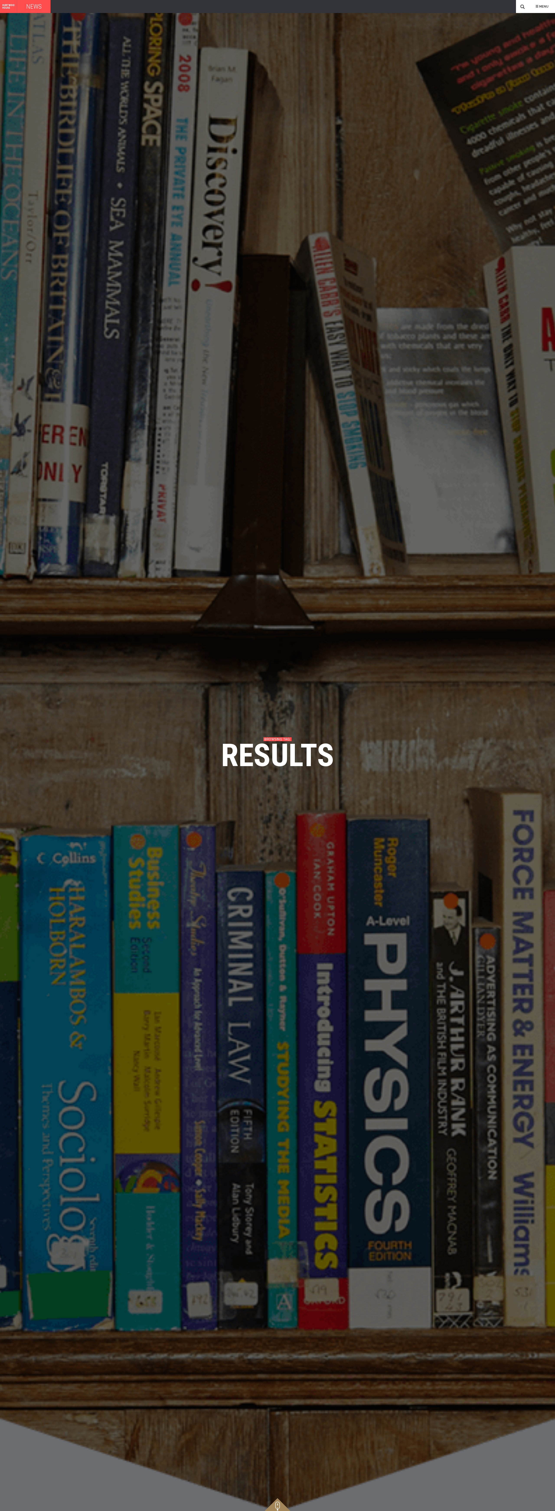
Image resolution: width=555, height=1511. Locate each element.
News (34, 6)
